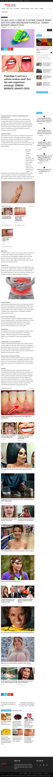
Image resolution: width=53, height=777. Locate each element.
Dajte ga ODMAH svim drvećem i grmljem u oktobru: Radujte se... (47, 64)
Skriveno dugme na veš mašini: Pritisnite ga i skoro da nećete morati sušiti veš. (44, 132)
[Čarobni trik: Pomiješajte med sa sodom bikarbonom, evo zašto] (6, 716)
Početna (2, 0)
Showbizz (41, 8)
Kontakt (6, 0)
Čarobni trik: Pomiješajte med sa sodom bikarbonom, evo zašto (6, 723)
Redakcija (4, 27)
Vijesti (11, 8)
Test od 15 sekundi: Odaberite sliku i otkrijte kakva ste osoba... (44, 49)
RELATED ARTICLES (6, 710)
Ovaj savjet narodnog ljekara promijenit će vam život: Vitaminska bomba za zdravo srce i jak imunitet (17, 724)
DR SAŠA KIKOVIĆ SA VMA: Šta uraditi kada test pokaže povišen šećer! (8, 704)
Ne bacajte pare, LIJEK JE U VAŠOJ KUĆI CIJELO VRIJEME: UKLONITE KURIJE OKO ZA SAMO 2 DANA (29, 739)
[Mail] (47, 765)
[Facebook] (37, 765)
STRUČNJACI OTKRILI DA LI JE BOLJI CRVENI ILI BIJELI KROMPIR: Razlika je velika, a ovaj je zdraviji (26, 704)
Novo (8, 8)
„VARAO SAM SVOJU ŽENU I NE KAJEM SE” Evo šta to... (47, 77)
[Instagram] (44, 765)
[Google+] (40, 765)
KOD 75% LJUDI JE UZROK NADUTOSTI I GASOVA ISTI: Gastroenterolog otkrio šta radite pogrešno (29, 724)
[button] (50, 8)
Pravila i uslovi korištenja (18, 0)
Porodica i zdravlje (25, 8)
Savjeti (36, 8)
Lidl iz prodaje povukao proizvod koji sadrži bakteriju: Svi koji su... (47, 71)
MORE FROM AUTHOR (17, 710)
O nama (10, 0)
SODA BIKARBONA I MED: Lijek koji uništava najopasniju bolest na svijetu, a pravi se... (44, 120)
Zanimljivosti (5, 11)
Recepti (32, 8)
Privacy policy (26, 0)
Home (2, 15)
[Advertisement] (17, 104)
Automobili (16, 8)
